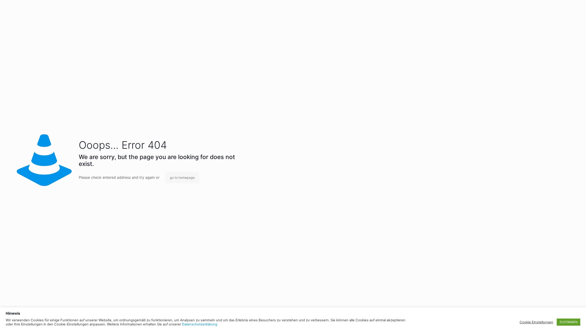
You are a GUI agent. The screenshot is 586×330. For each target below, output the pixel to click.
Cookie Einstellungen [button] (536, 322)
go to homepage (182, 177)
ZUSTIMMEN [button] (568, 322)
